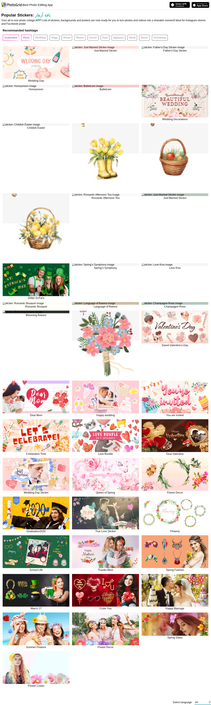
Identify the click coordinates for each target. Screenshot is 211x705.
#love (26, 37)
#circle (93, 37)
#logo (54, 37)
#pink (132, 37)
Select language (182, 702)
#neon (144, 37)
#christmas (159, 37)
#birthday (40, 37)
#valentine (10, 37)
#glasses (118, 37)
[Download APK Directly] (179, 5)
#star (105, 37)
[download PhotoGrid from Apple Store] (200, 5)
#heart (67, 37)
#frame (80, 37)
